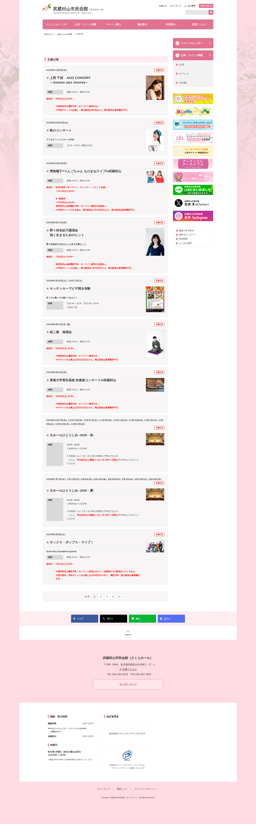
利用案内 (171, 24)
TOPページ (48, 34)
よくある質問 (189, 6)
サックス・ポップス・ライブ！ (72, 542)
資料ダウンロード (187, 234)
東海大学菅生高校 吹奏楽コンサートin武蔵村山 (83, 380)
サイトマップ (175, 6)
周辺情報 (183, 239)
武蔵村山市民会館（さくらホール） (73, 10)
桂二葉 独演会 (61, 332)
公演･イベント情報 (64, 34)
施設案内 (142, 24)
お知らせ (162, 6)
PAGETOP (128, 633)
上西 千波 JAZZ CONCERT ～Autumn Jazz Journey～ (70, 80)
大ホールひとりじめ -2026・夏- (72, 490)
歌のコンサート (61, 130)
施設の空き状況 (186, 230)
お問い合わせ (206, 6)
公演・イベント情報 (85, 24)
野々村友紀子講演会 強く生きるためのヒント (67, 233)
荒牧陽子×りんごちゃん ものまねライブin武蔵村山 (85, 171)
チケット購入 (114, 24)
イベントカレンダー (57, 24)
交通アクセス (199, 24)
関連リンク (122, 789)
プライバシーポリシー (144, 789)
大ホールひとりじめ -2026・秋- (72, 435)
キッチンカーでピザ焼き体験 (70, 288)
